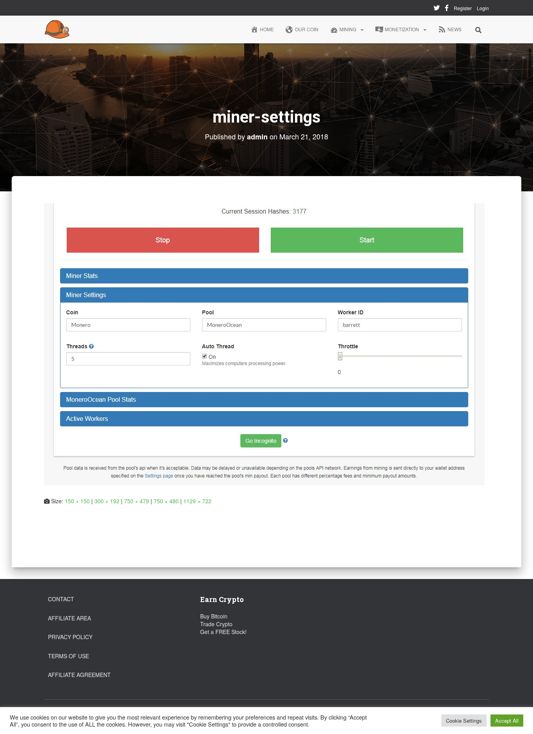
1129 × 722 (197, 501)
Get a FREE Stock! (223, 632)
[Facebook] (447, 9)
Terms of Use (68, 656)
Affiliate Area (69, 618)
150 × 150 (77, 501)
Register (463, 8)
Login (483, 8)
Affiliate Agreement (79, 675)
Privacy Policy (70, 637)
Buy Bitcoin (213, 616)
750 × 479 (136, 501)
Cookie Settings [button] (464, 720)
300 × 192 (106, 501)
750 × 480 (166, 501)
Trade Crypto (216, 624)
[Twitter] (437, 9)
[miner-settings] (264, 343)
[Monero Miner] (57, 29)
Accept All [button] (507, 720)
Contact (61, 599)
